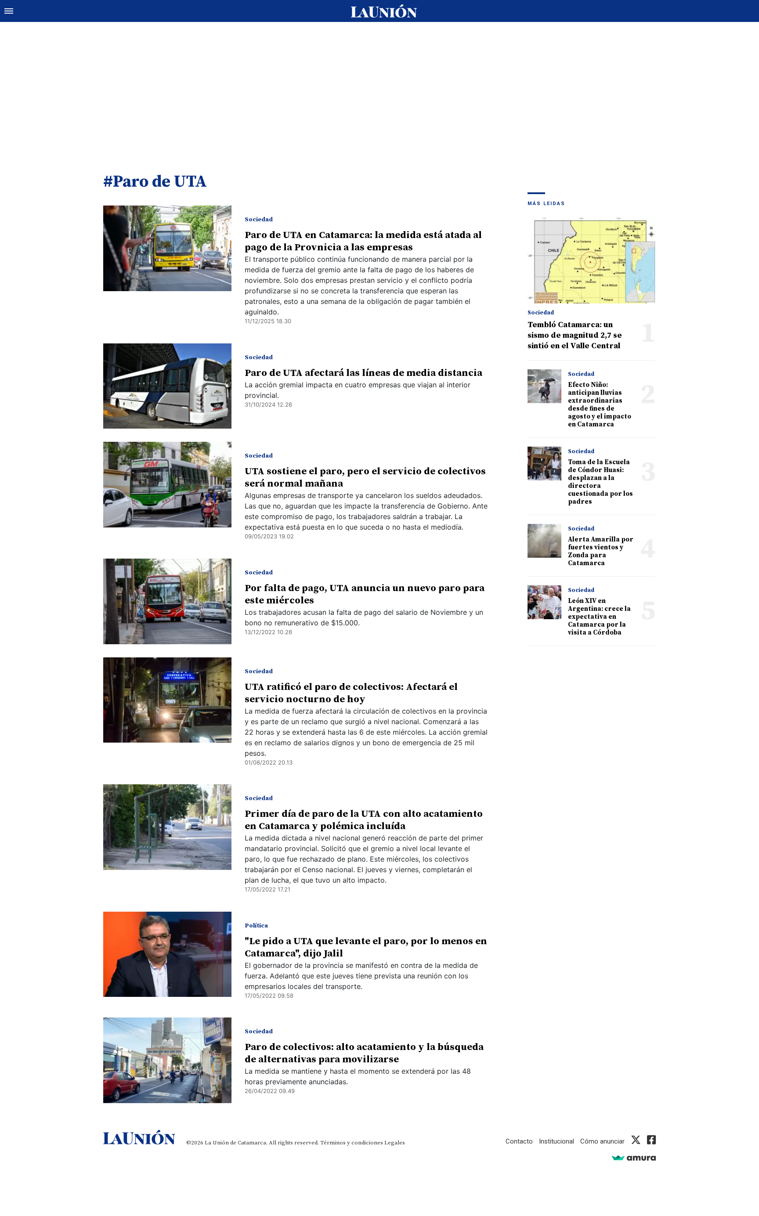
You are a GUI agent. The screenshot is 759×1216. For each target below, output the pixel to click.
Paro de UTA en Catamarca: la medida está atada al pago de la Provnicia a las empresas (363, 241)
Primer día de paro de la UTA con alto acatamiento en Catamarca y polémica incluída (364, 820)
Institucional (556, 1141)
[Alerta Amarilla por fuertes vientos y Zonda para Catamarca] (544, 541)
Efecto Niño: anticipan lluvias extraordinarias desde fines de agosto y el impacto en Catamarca (599, 405)
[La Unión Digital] (384, 11)
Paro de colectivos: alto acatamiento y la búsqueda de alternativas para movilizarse (364, 1053)
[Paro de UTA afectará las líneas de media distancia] (167, 386)
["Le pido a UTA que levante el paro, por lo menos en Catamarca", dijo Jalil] (167, 954)
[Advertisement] (379, 87)
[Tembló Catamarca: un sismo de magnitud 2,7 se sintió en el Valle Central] (592, 260)
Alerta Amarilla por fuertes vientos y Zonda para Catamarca (600, 551)
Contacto (519, 1141)
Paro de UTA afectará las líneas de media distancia (363, 373)
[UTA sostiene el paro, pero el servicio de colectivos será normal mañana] (167, 484)
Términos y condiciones (351, 1142)
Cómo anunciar (602, 1141)
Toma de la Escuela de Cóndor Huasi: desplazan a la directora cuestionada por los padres (600, 482)
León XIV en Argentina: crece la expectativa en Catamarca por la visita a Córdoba (599, 617)
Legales (394, 1142)
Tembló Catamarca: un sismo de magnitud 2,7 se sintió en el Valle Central (575, 335)
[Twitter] (636, 1141)
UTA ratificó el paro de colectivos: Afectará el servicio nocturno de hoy (351, 693)
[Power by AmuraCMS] (634, 1157)
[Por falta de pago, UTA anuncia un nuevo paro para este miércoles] (167, 601)
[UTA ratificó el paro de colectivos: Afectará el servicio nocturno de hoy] (167, 700)
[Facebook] (651, 1141)
